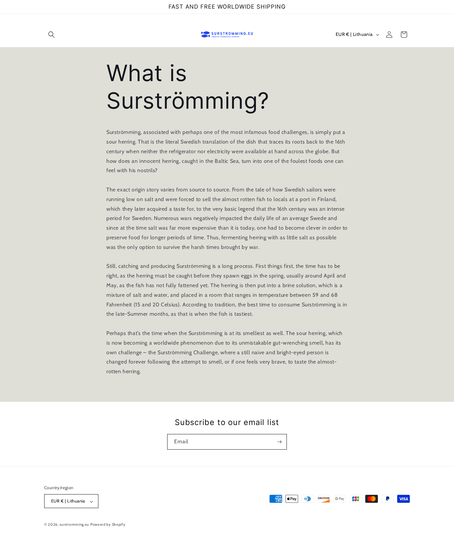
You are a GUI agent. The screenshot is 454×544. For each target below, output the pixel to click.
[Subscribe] (279, 442)
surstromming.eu (74, 524)
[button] (51, 34)
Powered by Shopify (108, 524)
